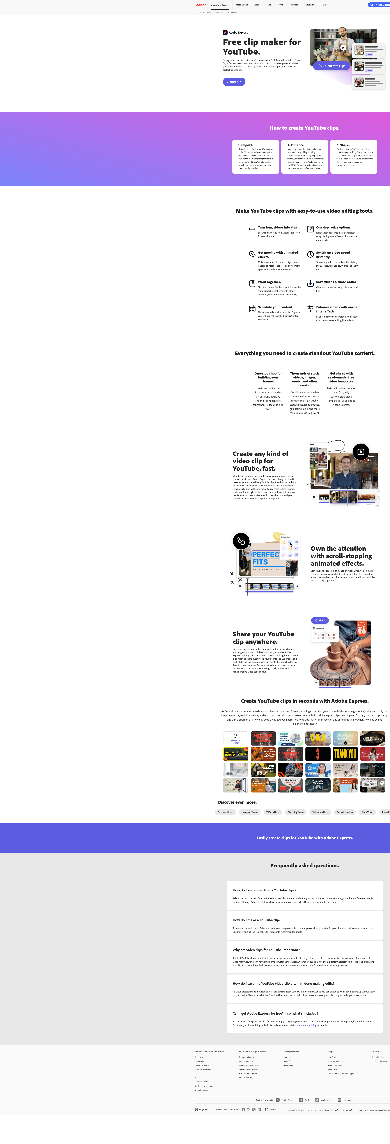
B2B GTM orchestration (248, 1073)
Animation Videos (345, 812)
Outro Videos (367, 812)
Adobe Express (242, 4)
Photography (199, 1061)
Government (288, 1065)
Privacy (326, 1110)
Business (294, 4)
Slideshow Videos (320, 812)
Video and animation (203, 1069)
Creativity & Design (219, 5)
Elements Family (201, 1082)
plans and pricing (307, 1025)
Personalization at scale (248, 1057)
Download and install (336, 1061)
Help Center (332, 1057)
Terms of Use (336, 1110)
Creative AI (199, 1057)
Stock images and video (204, 1086)
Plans (324, 4)
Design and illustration (203, 1065)
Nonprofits (287, 1061)
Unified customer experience (250, 1065)
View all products (201, 1090)
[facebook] (243, 1109)
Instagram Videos (250, 812)
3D (196, 1077)
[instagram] (248, 1109)
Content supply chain (247, 1061)
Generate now (234, 81)
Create (257, 4)
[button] (248, 748)
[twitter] (253, 1109)
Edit (269, 4)
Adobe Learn (332, 1069)
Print (281, 4)
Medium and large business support (341, 1073)
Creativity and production (248, 1069)
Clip (224, 12)
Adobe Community (335, 1065)
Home (199, 12)
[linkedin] (259, 1109)
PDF (196, 1073)
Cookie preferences (350, 1110)
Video (217, 12)
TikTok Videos (272, 812)
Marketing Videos (296, 812)
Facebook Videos (225, 812)
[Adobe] (201, 5)
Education (310, 4)
